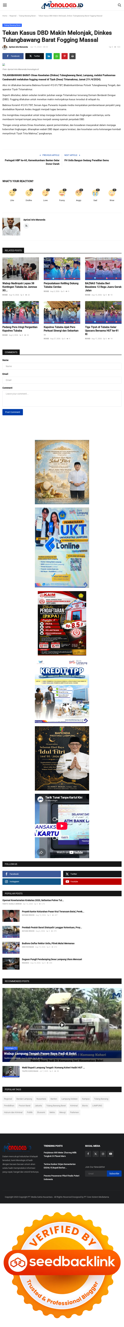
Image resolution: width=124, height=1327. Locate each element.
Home (4, 16)
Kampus (86, 1099)
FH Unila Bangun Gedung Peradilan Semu (86, 160)
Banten (54, 1099)
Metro (52, 1112)
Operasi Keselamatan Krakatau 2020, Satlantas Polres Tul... (33, 900)
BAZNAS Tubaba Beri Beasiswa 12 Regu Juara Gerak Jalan (103, 287)
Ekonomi (41, 1112)
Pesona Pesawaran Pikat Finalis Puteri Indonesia (61, 1177)
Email (5, 374)
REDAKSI (25, 963)
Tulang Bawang (101, 1099)
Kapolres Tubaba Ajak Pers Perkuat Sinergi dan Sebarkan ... (61, 331)
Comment (7, 388)
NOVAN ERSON (28, 915)
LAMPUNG (97, 1105)
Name (5, 360)
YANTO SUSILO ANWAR (12, 904)
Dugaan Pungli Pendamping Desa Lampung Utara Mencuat (52, 959)
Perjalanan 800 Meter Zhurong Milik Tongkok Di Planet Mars (60, 1154)
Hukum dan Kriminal (13, 1112)
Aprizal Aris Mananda (18, 47)
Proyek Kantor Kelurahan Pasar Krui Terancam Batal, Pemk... (53, 911)
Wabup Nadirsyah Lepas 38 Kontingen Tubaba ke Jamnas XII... (19, 287)
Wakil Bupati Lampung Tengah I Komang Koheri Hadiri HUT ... (53, 1067)
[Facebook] (88, 1154)
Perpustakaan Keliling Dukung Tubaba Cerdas (61, 285)
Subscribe (114, 1173)
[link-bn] (62, 472)
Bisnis (85, 1105)
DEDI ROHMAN (28, 947)
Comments (11, 352)
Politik (30, 1112)
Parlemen (74, 1112)
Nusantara (41, 1099)
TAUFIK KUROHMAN (12, 1058)
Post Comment (12, 412)
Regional (13, 16)
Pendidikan (9, 1105)
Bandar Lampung (24, 1099)
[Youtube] (110, 1154)
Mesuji (62, 1112)
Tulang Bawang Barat (27, 16)
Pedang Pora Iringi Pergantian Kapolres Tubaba (19, 329)
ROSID (5, 295)
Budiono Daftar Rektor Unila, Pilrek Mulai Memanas (48, 943)
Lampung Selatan (70, 1099)
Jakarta (38, 1105)
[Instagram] (103, 1154)
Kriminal (74, 1105)
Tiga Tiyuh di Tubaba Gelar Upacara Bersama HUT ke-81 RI (102, 331)
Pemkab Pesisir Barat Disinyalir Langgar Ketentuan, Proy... (52, 927)
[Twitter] (96, 1154)
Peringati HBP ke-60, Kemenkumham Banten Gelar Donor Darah (32, 162)
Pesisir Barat (24, 1105)
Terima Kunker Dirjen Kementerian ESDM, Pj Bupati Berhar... (60, 1166)
